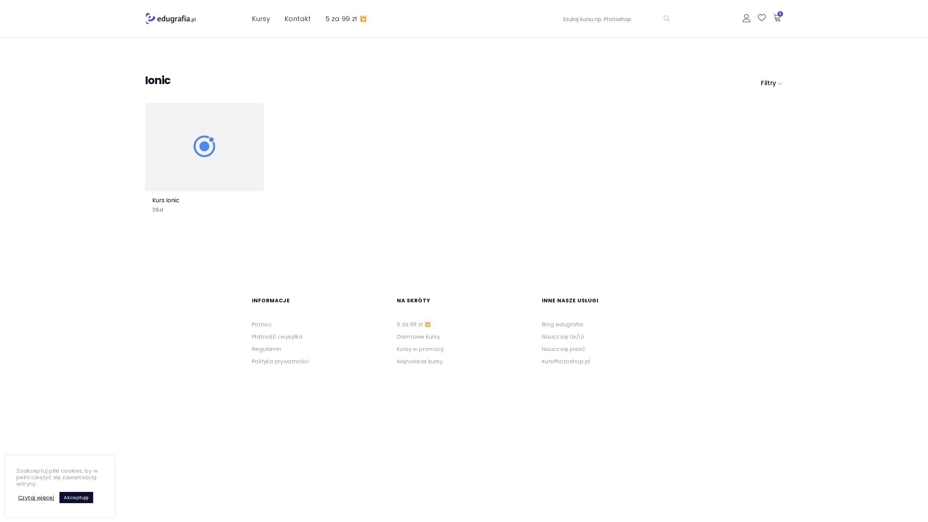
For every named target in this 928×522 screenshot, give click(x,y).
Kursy (261, 18)
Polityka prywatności (280, 361)
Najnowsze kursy (420, 361)
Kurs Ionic (165, 200)
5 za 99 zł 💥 (346, 18)
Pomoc (262, 324)
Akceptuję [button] (76, 497)
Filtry (768, 83)
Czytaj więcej (36, 497)
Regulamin (267, 349)
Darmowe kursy (418, 336)
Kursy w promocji (420, 349)
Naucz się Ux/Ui (563, 336)
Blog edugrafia (562, 324)
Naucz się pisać (563, 349)
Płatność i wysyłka (277, 336)
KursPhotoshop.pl (566, 361)
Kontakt (298, 18)
